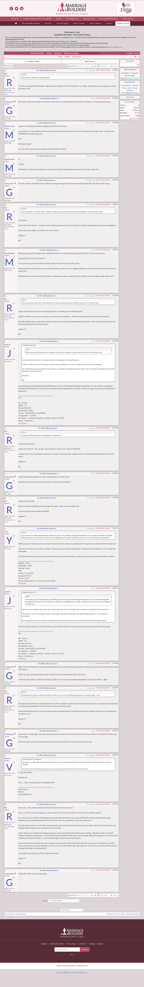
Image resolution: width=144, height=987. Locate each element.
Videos (58, 19)
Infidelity (57, 53)
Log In (137, 53)
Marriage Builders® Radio (109, 19)
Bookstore (15, 19)
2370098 (115, 497)
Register (130, 53)
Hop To (45, 901)
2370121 (115, 588)
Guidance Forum (122, 24)
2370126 (115, 663)
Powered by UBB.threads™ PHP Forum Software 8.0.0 (72, 972)
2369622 (115, 122)
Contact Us (111, 914)
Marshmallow (91, 180)
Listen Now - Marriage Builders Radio (126, 8)
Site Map (92, 944)
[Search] (136, 57)
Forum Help (120, 914)
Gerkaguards (91, 70)
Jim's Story (22, 423)
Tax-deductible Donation (31, 24)
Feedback (44, 944)
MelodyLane (91, 156)
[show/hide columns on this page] (138, 57)
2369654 (115, 204)
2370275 (115, 755)
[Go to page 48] (82, 66)
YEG (93, 588)
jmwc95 (92, 428)
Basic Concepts (79, 24)
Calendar (67, 57)
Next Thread (89, 61)
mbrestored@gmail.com (115, 47)
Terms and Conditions (57, 944)
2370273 (115, 730)
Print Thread (9, 66)
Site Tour (48, 24)
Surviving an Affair (71, 53)
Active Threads (76, 57)
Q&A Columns (95, 24)
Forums (49, 53)
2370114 (115, 528)
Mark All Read (20, 914)
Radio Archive (127, 19)
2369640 (115, 180)
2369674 (115, 250)
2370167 (115, 688)
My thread (22, 583)
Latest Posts (130, 97)
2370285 (115, 870)
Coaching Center (72, 19)
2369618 (115, 98)
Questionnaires (89, 19)
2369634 (115, 156)
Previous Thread (33, 61)
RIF (94, 98)
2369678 (115, 295)
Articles (109, 24)
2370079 (115, 473)
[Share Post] (110, 70)
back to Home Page (72, 6)
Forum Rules (9, 914)
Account (100, 944)
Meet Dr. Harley (63, 24)
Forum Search (130, 61)
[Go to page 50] (117, 66)
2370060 (115, 428)
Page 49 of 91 (73, 66)
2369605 (115, 70)
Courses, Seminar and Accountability (37, 19)
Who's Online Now (130, 69)
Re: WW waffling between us (46, 70)
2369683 (115, 341)
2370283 (115, 804)
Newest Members (129, 82)
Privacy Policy (71, 944)
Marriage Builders (37, 53)
